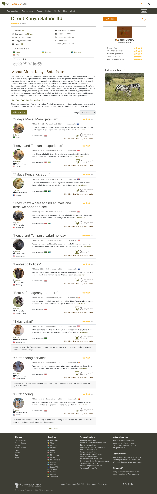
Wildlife (57, 11)
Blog (65, 11)
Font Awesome (133, 474)
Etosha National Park (88, 445)
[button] (92, 120)
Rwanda (48, 52)
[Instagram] (129, 484)
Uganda (19, 55)
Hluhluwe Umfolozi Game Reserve (92, 447)
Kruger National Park (88, 452)
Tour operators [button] (12, 11)
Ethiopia (53, 448)
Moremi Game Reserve (88, 456)
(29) (123, 70)
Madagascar (55, 455)
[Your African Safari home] (35, 485)
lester (17, 309)
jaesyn (17, 223)
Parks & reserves (21, 448)
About (72, 11)
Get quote (110, 19)
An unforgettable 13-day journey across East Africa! (132, 460)
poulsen (17, 410)
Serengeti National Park (89, 463)
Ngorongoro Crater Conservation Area (94, 461)
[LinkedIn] (132, 484)
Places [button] (39, 11)
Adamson (18, 280)
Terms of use (102, 484)
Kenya (18, 52)
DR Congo (54, 445)
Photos (48, 11)
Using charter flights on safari (124, 443)
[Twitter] (126, 484)
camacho (18, 161)
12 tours (30, 34)
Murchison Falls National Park (91, 459)
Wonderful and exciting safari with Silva (128, 457)
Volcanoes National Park (89, 468)
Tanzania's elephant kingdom (124, 440)
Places (17, 445)
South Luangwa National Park (91, 466)
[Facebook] (123, 484)
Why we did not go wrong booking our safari (129, 462)
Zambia (53, 474)
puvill (17, 190)
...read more (81, 130)
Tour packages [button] (27, 11)
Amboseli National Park (89, 440)
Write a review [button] (19, 112)
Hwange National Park (88, 450)
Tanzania (77, 52)
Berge (17, 135)
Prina (17, 337)
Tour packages (20, 443)
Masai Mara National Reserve (91, 454)
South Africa (54, 467)
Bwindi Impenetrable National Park (93, 443)
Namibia (53, 462)
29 (22, 44)
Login (144, 11)
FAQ (83, 484)
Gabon (52, 450)
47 (23, 30)
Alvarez (17, 373)
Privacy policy (91, 484)
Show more (53, 429)
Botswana (54, 440)
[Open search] (149, 4)
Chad (52, 443)
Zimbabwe (54, 477)
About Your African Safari (70, 484)
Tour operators (20, 440)
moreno (17, 251)
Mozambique (55, 460)
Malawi (52, 457)
